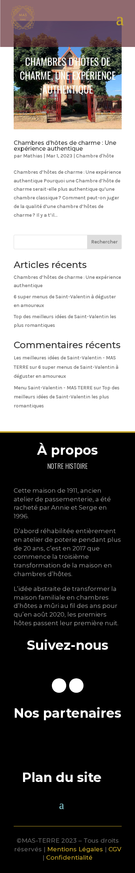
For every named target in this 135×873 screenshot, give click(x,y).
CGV (114, 849)
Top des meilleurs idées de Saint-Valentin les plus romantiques (67, 397)
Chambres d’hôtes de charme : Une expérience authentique (65, 145)
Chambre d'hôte (95, 156)
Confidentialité (69, 857)
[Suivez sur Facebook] (59, 685)
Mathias (32, 156)
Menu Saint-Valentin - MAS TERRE (53, 388)
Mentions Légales (75, 849)
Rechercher (104, 242)
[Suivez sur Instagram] (76, 685)
